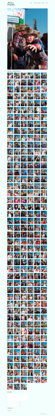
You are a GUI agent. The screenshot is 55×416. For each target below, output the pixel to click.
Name (20, 402)
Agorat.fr (44, 414)
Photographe (11, 5)
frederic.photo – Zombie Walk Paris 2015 (13, 71)
